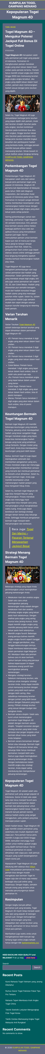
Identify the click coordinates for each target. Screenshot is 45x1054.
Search (6, 963)
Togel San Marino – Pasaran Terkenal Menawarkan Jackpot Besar (22, 538)
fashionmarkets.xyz (30, 943)
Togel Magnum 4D (27, 324)
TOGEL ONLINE (10, 27)
